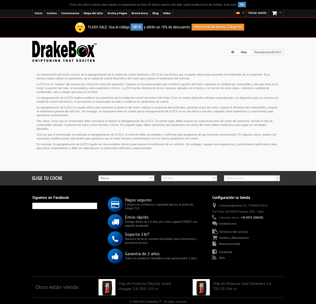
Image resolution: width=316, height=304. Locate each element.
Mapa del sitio (93, 13)
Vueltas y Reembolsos (234, 237)
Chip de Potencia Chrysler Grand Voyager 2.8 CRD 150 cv (145, 286)
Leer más (230, 4)
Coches (52, 13)
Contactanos (70, 13)
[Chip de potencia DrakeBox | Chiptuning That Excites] (64, 51)
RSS (222, 258)
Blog (155, 13)
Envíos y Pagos (117, 13)
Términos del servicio (233, 231)
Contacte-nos (227, 223)
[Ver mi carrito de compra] (276, 13)
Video (167, 13)
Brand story (140, 13)
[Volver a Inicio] (233, 52)
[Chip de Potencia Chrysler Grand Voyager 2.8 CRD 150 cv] (107, 287)
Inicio (38, 13)
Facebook (225, 252)
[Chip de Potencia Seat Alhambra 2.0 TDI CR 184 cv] (201, 287)
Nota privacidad (229, 243)
